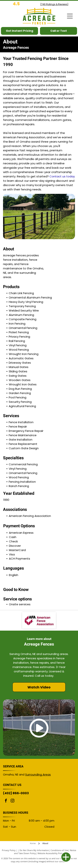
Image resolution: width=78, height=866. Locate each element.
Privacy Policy (9, 850)
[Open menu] (70, 16)
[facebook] (6, 801)
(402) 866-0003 (16, 793)
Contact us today (62, 176)
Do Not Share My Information (34, 850)
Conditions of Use (59, 850)
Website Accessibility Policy (50, 853)
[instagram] (12, 801)
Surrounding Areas (38, 774)
